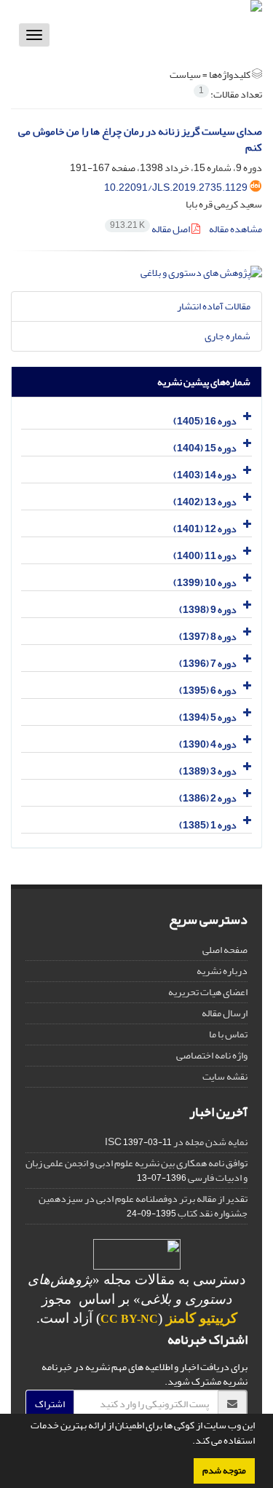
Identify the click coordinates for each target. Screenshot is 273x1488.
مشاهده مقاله (235, 229)
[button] (188, 1442)
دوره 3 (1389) (208, 771)
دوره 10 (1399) (205, 583)
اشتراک (50, 1404)
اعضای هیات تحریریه (208, 992)
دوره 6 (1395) (208, 690)
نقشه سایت (225, 1076)
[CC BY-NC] (137, 1257)
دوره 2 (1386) (208, 798)
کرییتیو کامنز (201, 1318)
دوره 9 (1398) (208, 610)
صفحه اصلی (225, 949)
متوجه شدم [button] (224, 1470)
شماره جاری (227, 336)
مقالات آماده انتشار (213, 306)
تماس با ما (228, 1034)
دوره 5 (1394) (208, 717)
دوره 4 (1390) (208, 744)
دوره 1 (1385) (208, 825)
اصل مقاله (150, 229)
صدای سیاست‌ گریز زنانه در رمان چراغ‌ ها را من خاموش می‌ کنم (140, 140)
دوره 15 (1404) (205, 448)
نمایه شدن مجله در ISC (176, 1142)
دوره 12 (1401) (205, 529)
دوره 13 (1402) (205, 502)
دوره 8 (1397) (208, 636)
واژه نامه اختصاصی (212, 1055)
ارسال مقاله (225, 1013)
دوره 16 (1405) (205, 421)
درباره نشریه (222, 971)
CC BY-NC (129, 1319)
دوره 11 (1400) (205, 556)
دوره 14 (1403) (205, 475)
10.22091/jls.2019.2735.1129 (176, 187)
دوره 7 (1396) (208, 663)
